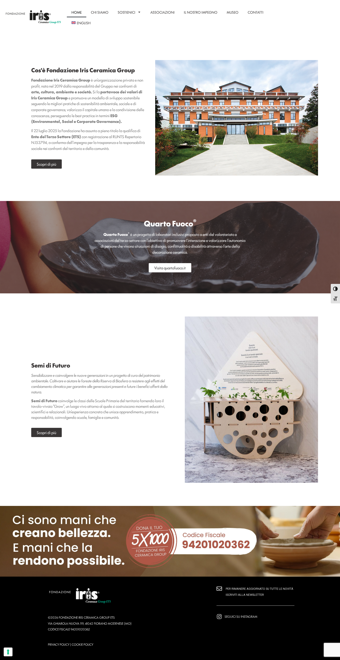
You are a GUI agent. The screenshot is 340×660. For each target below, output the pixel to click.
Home (76, 12)
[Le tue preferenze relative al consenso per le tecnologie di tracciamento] (8, 652)
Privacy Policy (58, 644)
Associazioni (162, 12)
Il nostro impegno (200, 12)
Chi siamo (99, 12)
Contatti (255, 12)
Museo (232, 12)
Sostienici (126, 12)
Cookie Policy (82, 644)
